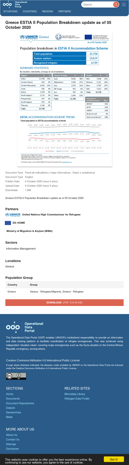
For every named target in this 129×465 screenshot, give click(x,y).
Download (64, 302)
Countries (30, 11)
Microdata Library (74, 394)
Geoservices (13, 412)
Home (9, 394)
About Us (11, 435)
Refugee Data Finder (77, 398)
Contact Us (12, 439)
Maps (9, 417)
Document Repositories (20, 403)
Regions (47, 11)
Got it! (114, 459)
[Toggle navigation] (123, 4)
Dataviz (10, 408)
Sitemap (11, 444)
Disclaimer (12, 449)
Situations (10, 11)
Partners (64, 11)
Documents (13, 398)
